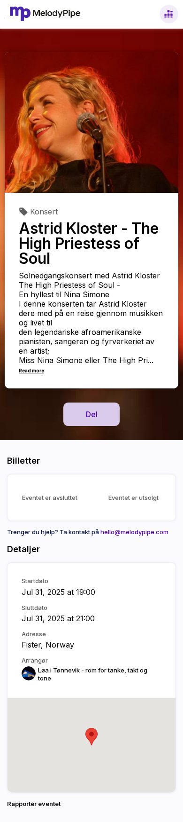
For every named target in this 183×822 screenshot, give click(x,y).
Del (92, 414)
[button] (91, 736)
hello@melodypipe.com (134, 532)
